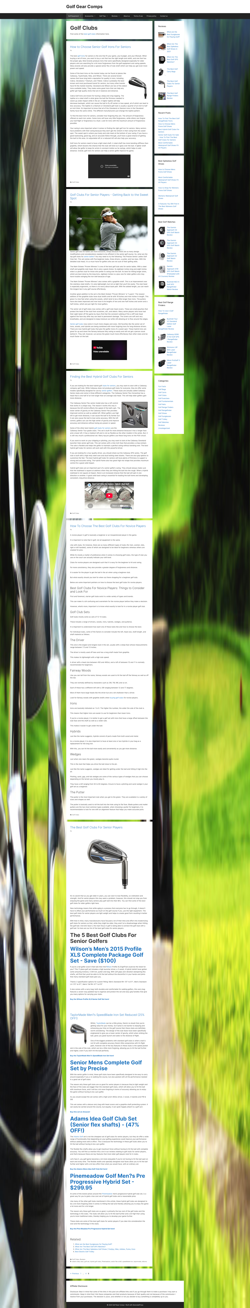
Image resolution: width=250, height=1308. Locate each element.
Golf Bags (162, 389)
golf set (86, 1261)
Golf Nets (162, 404)
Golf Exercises (163, 398)
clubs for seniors (109, 386)
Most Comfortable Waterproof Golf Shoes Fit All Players (168, 145)
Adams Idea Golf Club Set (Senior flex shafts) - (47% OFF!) (104, 1124)
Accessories (89, 16)
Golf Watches (163, 422)
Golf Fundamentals (165, 401)
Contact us (164, 16)
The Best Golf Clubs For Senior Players (96, 827)
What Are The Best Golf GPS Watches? (90, 1247)
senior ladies (89, 257)
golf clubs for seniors (102, 428)
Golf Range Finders (165, 407)
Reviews (115, 16)
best (82, 1261)
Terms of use (138, 16)
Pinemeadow (107, 1194)
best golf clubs (90, 34)
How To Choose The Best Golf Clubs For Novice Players (108, 526)
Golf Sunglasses (164, 416)
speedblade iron (127, 1261)
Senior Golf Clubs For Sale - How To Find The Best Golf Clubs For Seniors (168, 137)
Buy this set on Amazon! (80, 1112)
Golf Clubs (75, 182)
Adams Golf (78, 1137)
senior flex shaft (116, 1261)
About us (127, 16)
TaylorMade (101, 1023)
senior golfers (107, 391)
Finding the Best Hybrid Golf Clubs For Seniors (101, 376)
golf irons (81, 56)
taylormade (137, 1261)
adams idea (76, 1261)
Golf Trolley (162, 419)
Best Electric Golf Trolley (84, 1252)
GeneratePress (138, 1305)
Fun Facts (162, 386)
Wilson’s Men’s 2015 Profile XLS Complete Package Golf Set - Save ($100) (106, 955)
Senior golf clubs (76, 324)
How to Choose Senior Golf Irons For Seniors (100, 47)
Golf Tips (102, 16)
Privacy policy (151, 16)
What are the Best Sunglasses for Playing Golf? (93, 1244)
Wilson (109, 967)
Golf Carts (162, 392)
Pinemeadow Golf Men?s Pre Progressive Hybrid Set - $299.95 (107, 1182)
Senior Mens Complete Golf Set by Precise (106, 1065)
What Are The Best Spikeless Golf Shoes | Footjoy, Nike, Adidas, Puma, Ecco (105, 1249)
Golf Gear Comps (84, 6)
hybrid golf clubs (95, 1261)
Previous (74, 1274)
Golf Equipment (73, 16)
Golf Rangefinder (165, 410)
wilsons (144, 1261)
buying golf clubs (116, 698)
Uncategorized (164, 428)
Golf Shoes (162, 413)
